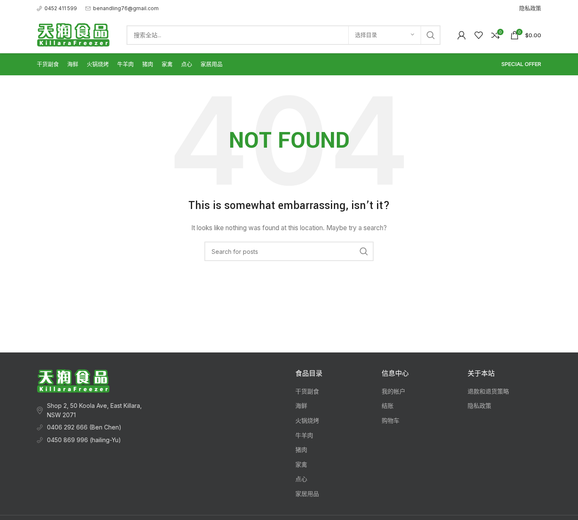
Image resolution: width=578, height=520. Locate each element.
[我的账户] (461, 35)
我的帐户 (393, 391)
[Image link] (73, 380)
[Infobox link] (57, 8)
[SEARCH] (430, 35)
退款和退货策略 (488, 391)
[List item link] (95, 427)
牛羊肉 (304, 435)
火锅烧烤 (307, 420)
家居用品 (307, 493)
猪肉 (301, 449)
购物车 (390, 420)
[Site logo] (73, 34)
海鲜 (301, 405)
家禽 (301, 464)
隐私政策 (479, 405)
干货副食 (307, 391)
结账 (388, 405)
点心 (301, 478)
